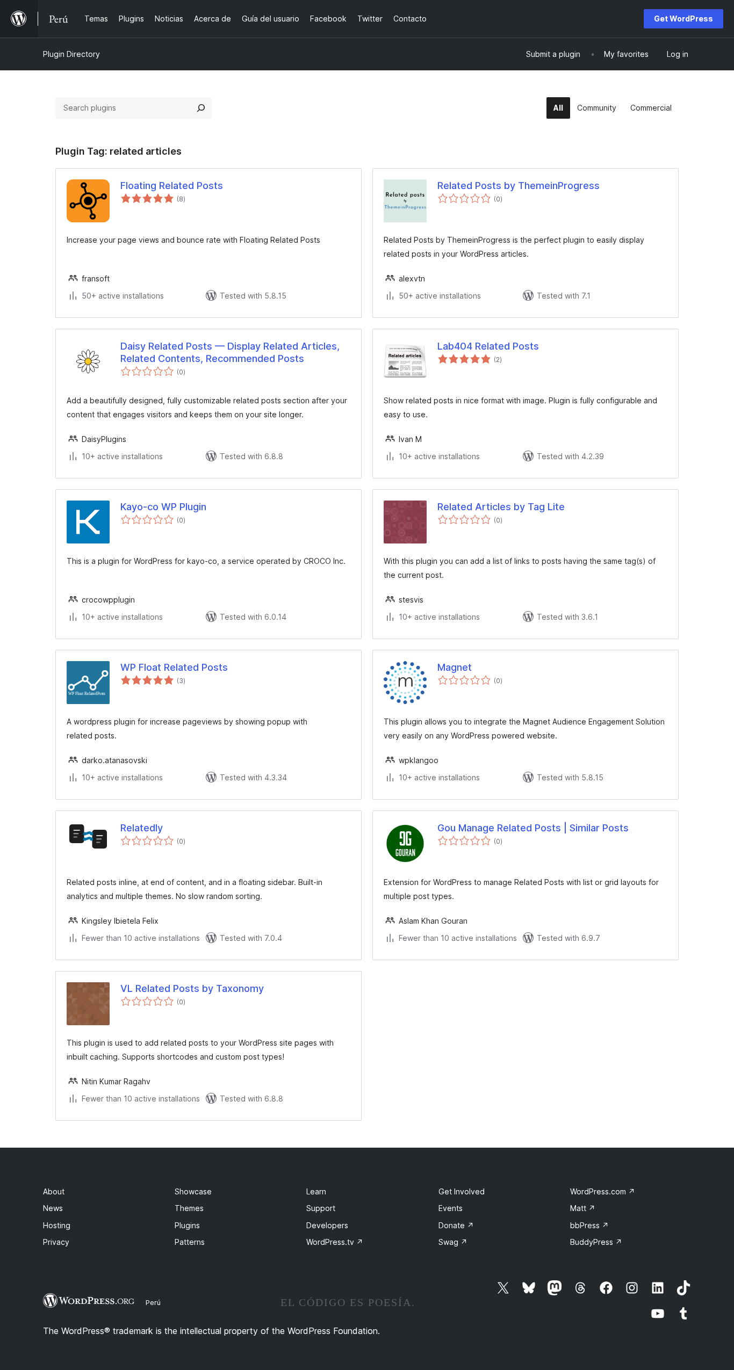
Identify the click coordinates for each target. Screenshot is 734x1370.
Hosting (56, 1225)
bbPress (589, 1225)
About (53, 1191)
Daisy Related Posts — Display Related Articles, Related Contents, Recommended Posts (230, 352)
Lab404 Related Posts (488, 346)
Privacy (56, 1241)
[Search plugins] (201, 108)
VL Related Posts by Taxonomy (192, 988)
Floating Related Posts (171, 185)
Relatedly (141, 827)
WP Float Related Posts (174, 667)
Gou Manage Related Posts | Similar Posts (533, 827)
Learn (316, 1191)
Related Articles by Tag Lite (501, 506)
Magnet (454, 667)
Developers (327, 1225)
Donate (456, 1225)
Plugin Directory (71, 54)
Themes (189, 1208)
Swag (452, 1241)
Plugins (187, 1225)
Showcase (193, 1191)
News (53, 1208)
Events (450, 1208)
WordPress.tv (334, 1241)
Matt (582, 1208)
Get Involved (461, 1191)
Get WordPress (683, 18)
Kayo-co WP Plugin (163, 506)
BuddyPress (596, 1241)
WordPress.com (602, 1191)
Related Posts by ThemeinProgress (518, 185)
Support (320, 1208)
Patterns (190, 1241)
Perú (153, 1302)
